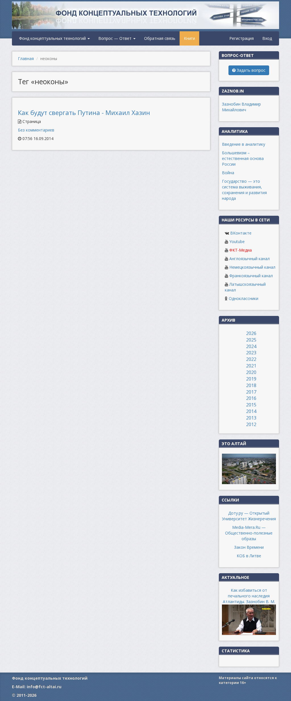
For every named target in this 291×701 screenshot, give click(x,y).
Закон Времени (249, 547)
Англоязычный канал (249, 258)
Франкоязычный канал (251, 275)
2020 (251, 372)
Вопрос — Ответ (115, 38)
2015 (251, 405)
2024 (251, 346)
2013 (251, 418)
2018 (251, 385)
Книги (189, 38)
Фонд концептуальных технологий (53, 38)
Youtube (237, 241)
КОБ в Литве (249, 555)
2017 (251, 392)
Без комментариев (36, 130)
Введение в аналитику (243, 144)
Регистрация (241, 38)
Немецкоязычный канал (252, 267)
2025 (251, 340)
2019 (251, 379)
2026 (251, 333)
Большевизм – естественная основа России (243, 158)
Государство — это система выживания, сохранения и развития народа (244, 189)
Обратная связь (159, 38)
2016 (251, 398)
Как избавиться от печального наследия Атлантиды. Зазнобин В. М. (249, 595)
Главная (26, 58)
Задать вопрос (250, 70)
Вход (267, 38)
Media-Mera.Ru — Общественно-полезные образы (249, 533)
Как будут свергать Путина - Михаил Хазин (84, 112)
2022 (251, 359)
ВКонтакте (240, 233)
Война (228, 172)
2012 (251, 424)
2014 (251, 411)
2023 (251, 353)
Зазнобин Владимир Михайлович (241, 106)
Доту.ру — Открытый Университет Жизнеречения (249, 515)
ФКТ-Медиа (240, 250)
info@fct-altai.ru (44, 686)
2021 (251, 366)
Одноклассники (243, 298)
